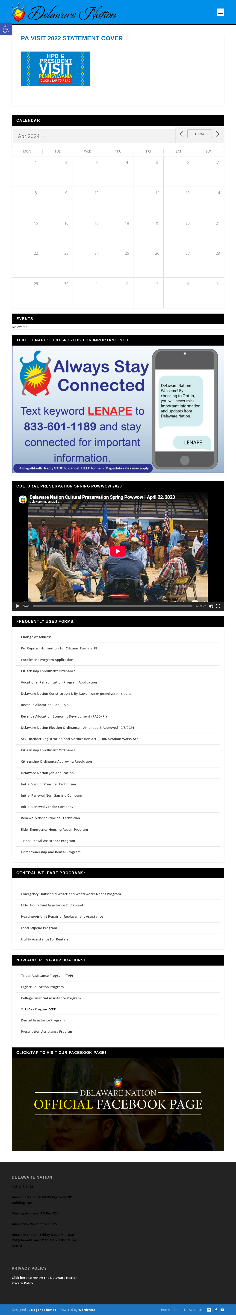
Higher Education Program (42, 987)
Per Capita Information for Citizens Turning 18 (59, 648)
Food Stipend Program (39, 928)
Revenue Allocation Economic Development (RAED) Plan (65, 716)
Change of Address (36, 637)
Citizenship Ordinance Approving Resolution (56, 761)
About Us (196, 1309)
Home (165, 1309)
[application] (118, 551)
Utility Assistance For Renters (44, 939)
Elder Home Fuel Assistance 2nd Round (52, 905)
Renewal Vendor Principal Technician (50, 818)
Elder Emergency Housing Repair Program (54, 829)
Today (200, 134)
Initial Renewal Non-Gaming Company (52, 795)
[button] (6, 29)
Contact (179, 1309)
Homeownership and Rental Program (51, 852)
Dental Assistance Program (43, 1020)
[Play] (17, 606)
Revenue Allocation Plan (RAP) (44, 705)
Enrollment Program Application (47, 660)
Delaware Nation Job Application (47, 773)
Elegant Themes (43, 1310)
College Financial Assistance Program (51, 998)
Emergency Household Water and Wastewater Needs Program (71, 894)
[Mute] (211, 606)
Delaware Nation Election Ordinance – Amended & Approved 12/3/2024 (77, 727)
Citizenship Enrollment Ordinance (48, 671)
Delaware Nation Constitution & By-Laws (54, 693)
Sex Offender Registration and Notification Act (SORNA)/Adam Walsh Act (79, 739)
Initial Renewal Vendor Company (47, 807)
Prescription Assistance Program (47, 1031)
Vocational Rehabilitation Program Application (59, 682)
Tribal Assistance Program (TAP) (47, 975)
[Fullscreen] (218, 606)
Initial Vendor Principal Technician (48, 784)
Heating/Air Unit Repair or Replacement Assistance (62, 916)
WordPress (86, 1310)
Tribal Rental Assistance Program (48, 841)
